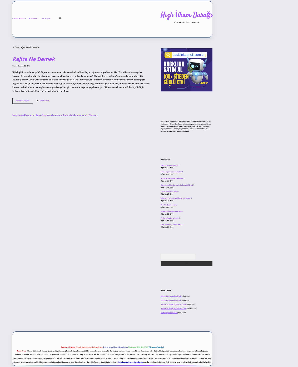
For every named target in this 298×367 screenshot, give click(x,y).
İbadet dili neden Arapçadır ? (172, 211)
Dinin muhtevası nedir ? (170, 192)
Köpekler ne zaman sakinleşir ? (172, 178)
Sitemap (93, 115)
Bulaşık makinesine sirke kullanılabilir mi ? (177, 185)
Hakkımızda (33, 19)
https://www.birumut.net (24, 115)
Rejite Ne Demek (33, 59)
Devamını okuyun (24, 102)
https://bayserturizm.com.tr (49, 115)
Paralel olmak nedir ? (169, 205)
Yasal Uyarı (46, 19)
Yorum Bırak (44, 101)
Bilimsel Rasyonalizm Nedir (171, 296)
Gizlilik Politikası (19, 19)
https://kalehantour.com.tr (76, 115)
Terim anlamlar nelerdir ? (170, 218)
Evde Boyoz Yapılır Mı (169, 313)
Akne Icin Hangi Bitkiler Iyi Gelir (173, 304)
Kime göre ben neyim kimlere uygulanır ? (176, 198)
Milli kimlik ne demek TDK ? (172, 225)
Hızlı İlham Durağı (186, 15)
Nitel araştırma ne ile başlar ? (172, 172)
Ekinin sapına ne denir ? (170, 165)
